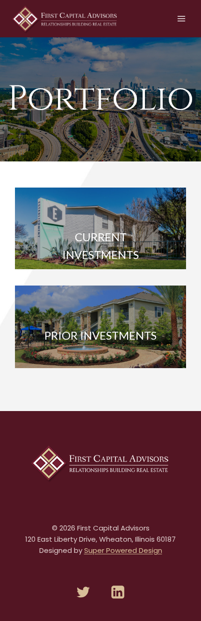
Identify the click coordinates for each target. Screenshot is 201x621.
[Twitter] (83, 592)
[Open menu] (181, 18)
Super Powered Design (123, 550)
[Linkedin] (118, 592)
